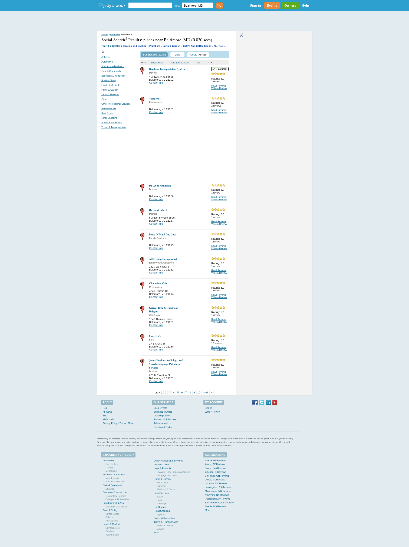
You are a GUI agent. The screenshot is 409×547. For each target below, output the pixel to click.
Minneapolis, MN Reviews (218, 491)
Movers (160, 529)
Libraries (109, 488)
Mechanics (111, 471)
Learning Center (162, 415)
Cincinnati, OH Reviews (217, 475)
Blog (105, 415)
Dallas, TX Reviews (215, 479)
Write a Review (219, 88)
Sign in (255, 5)
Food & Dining (108, 80)
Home (104, 34)
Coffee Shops (112, 514)
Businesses (150, 54)
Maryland (115, 34)
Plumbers (154, 46)
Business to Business (112, 66)
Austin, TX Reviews (215, 464)
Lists (177, 54)
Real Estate (107, 113)
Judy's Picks (156, 62)
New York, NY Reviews (217, 495)
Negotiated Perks (163, 427)
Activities (106, 57)
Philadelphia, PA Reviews (217, 498)
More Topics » (220, 46)
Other (104, 99)
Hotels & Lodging (165, 525)
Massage (161, 503)
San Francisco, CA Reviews (219, 502)
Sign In (208, 408)
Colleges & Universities (117, 499)
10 (198, 392)
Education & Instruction (113, 75)
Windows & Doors (166, 489)
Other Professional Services (116, 104)
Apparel (160, 514)
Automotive (107, 61)
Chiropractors (112, 528)
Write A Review (212, 411)
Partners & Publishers (165, 419)
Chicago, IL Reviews (215, 472)
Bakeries (110, 517)
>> (211, 392)
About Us (107, 411)
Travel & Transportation (113, 127)
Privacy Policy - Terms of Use (118, 423)
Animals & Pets (161, 464)
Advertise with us (162, 423)
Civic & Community (111, 71)
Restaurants (111, 520)
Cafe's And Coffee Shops (197, 46)
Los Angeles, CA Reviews (218, 487)
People (193, 54)
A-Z (198, 62)
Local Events (160, 408)
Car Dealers (111, 464)
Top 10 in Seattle (110, 46)
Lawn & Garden (171, 46)
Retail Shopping (109, 118)
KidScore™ (108, 419)
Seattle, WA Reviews (215, 506)
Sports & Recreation (111, 122)
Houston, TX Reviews (216, 483)
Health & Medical (110, 85)
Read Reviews (218, 85)
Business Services (115, 481)
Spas (159, 500)
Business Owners (163, 411)
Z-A (210, 62)
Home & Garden (109, 89)
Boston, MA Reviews (215, 468)
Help (305, 5)
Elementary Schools (115, 496)
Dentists (109, 531)
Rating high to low (180, 62)
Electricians (162, 482)
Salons (160, 496)
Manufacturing (112, 478)
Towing (109, 467)
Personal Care (108, 108)
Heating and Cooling (135, 46)
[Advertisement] (204, 21)
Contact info (156, 82)
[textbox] (150, 5)
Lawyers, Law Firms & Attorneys (173, 472)
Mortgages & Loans (167, 475)
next (205, 392)
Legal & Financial (110, 94)
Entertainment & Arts (113, 503)
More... (157, 532)
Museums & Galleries (116, 506)
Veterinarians (112, 534)
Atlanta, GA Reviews (215, 460)
